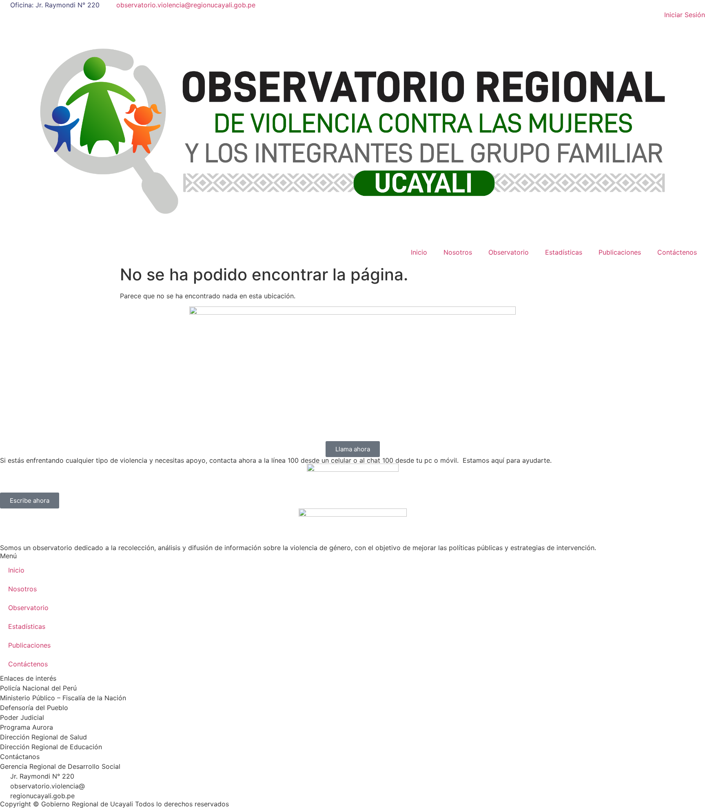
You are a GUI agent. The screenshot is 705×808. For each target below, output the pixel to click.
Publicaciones (620, 252)
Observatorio (508, 252)
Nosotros (457, 252)
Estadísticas (563, 252)
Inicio (419, 252)
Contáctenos (677, 252)
